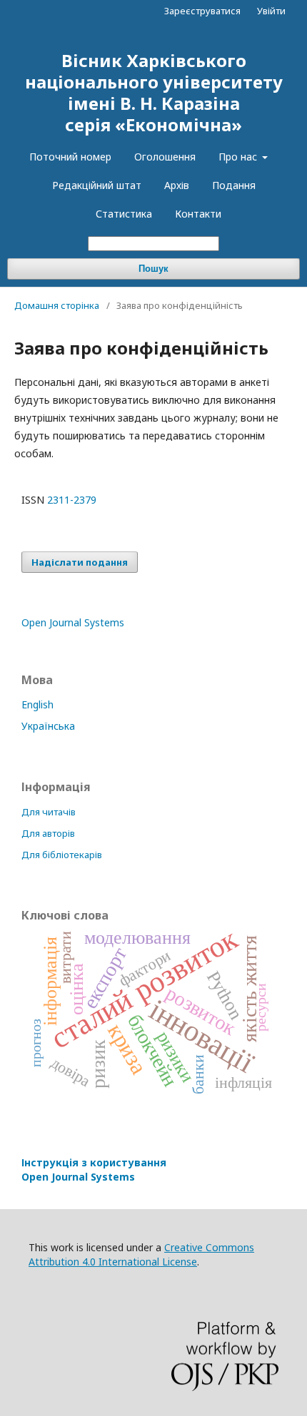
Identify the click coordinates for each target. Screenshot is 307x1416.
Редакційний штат (96, 185)
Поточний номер (70, 156)
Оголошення (165, 156)
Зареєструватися (202, 10)
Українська (48, 726)
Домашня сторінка (56, 305)
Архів (176, 185)
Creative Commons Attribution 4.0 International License (141, 1254)
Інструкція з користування (93, 1169)
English (37, 704)
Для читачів (48, 811)
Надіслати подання (79, 562)
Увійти (271, 10)
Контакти (198, 213)
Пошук (153, 268)
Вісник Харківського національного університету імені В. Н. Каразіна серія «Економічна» (154, 92)
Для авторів (48, 833)
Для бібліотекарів (61, 854)
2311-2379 (71, 499)
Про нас (239, 156)
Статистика (124, 213)
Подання (234, 185)
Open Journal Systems (72, 622)
